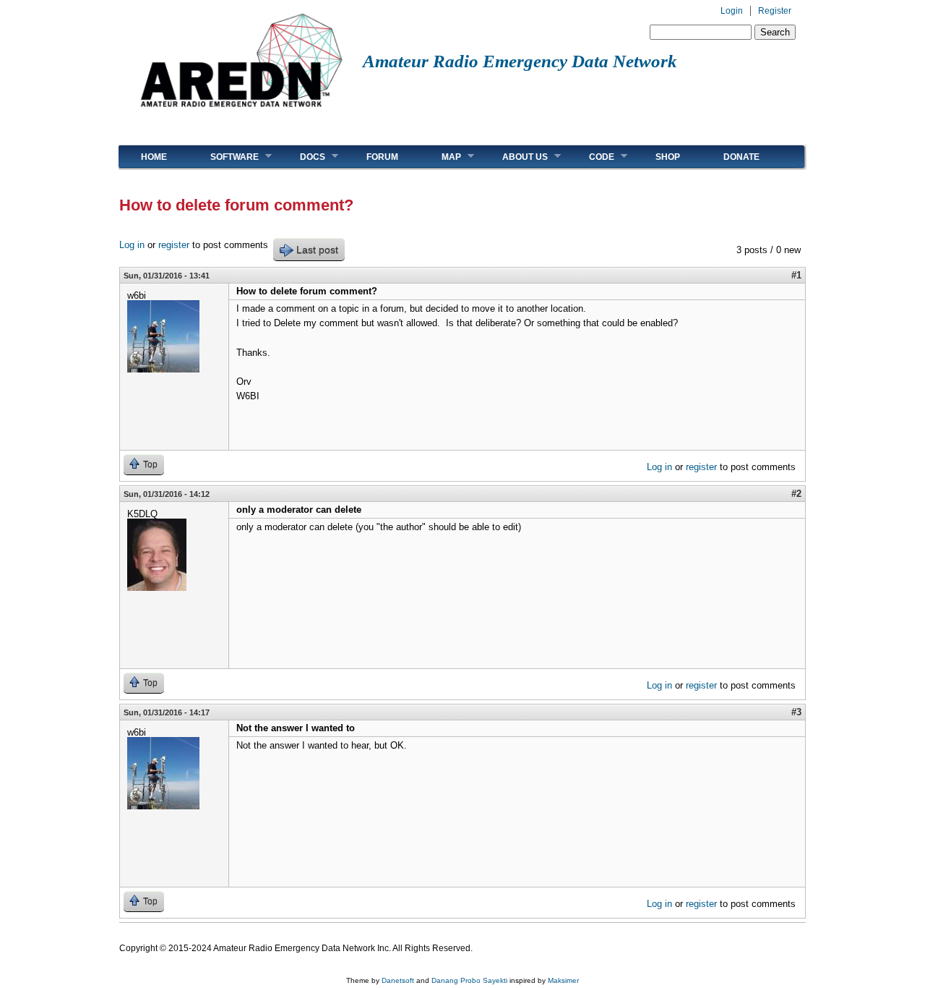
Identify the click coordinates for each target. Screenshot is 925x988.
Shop (667, 157)
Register (774, 11)
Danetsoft (398, 980)
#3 (796, 712)
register (173, 244)
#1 (796, 275)
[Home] (241, 112)
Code (590, 156)
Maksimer (563, 980)
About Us (514, 156)
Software (224, 156)
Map (440, 156)
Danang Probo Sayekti (469, 980)
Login (731, 11)
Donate (741, 157)
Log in (132, 244)
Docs (301, 156)
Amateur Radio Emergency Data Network (520, 61)
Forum (382, 157)
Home (154, 157)
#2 (796, 493)
